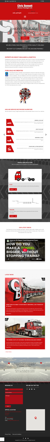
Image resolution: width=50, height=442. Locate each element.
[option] (25, 136)
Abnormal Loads (39, 137)
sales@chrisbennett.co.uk (13, 420)
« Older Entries (8, 351)
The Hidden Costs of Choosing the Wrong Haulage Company (23, 340)
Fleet (10, 184)
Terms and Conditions (16, 434)
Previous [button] (4, 134)
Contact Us (13, 1)
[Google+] (32, 389)
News (8, 1)
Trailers (11, 209)
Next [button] (46, 134)
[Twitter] (29, 389)
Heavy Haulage (39, 129)
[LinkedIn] (34, 389)
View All (12, 189)
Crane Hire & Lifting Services (36, 146)
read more (8, 313)
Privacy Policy (8, 434)
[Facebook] (27, 389)
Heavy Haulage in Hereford (25, 30)
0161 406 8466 (17, 13)
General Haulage (39, 120)
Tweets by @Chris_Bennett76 (32, 387)
